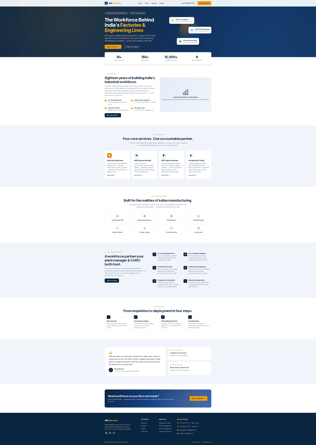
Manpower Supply (165, 423)
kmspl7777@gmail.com (186, 433)
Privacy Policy (196, 442)
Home (140, 3)
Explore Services (112, 47)
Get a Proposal (198, 398)
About (147, 3)
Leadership (144, 431)
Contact (161, 3)
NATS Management (165, 429)
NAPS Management (165, 426)
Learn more (110, 175)
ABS (113, 3)
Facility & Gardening (165, 431)
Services (154, 3)
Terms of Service (206, 442)
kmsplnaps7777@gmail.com (188, 430)
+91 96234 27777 (184, 426)
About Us (144, 423)
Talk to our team (112, 280)
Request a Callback (132, 47)
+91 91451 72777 (189, 3)
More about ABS (112, 115)
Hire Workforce (204, 3)
